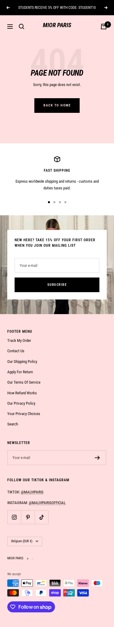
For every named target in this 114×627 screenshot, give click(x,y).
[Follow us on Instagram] (14, 517)
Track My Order (19, 340)
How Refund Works (22, 393)
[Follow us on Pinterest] (28, 517)
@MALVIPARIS (32, 492)
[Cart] (104, 26)
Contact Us (15, 351)
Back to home (57, 105)
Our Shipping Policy (22, 361)
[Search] (21, 26)
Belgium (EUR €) (22, 541)
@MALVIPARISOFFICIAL (47, 502)
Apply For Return (20, 372)
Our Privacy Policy (21, 403)
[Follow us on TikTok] (41, 517)
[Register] (97, 458)
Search (12, 424)
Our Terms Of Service (23, 382)
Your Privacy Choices (23, 413)
